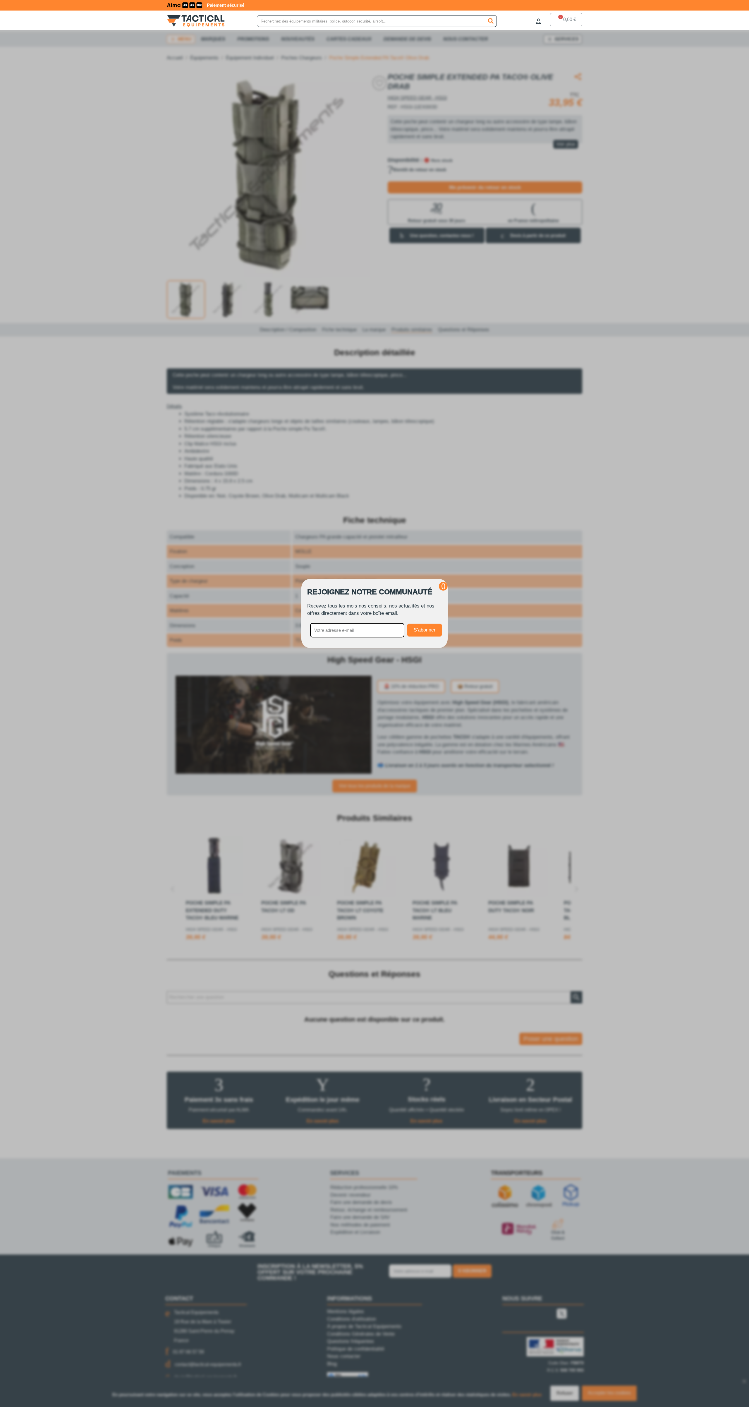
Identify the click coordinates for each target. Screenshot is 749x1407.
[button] (443, 586)
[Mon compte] (538, 21)
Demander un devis (199, 5)
